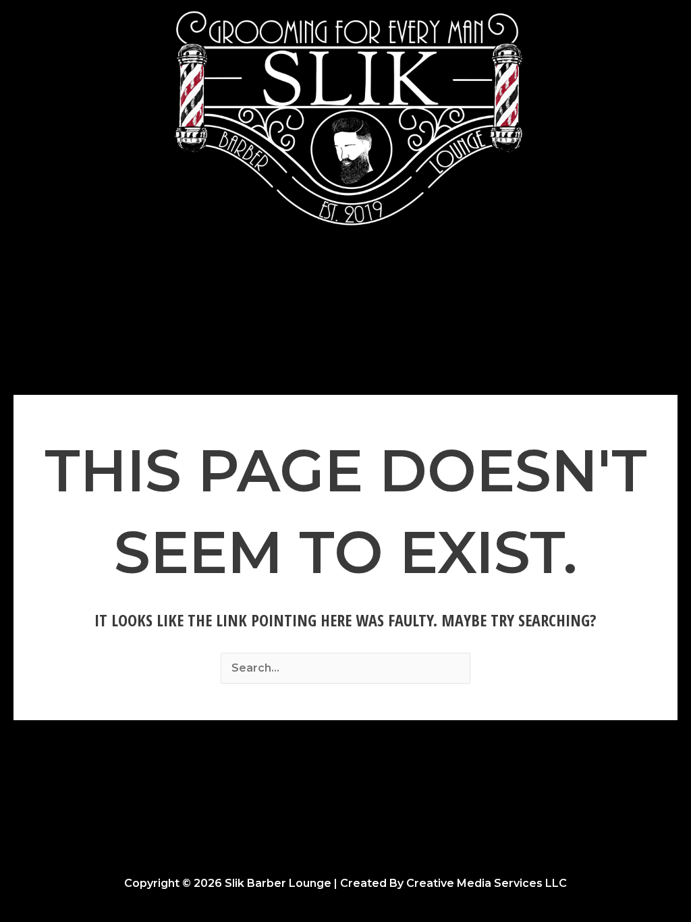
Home (219, 288)
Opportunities (450, 288)
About (372, 288)
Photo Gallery (295, 288)
